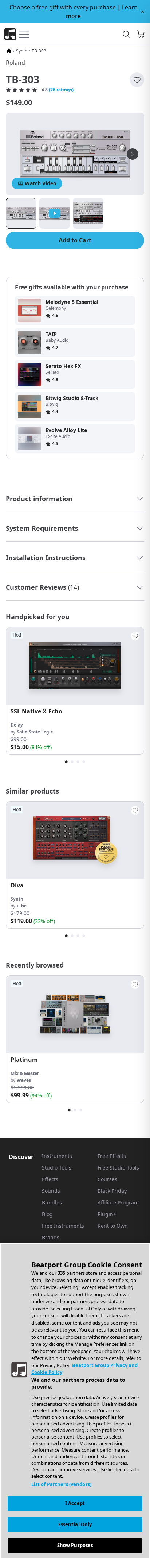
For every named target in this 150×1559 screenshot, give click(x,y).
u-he (22, 906)
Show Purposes (75, 1545)
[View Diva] (75, 840)
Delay (17, 725)
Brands (50, 1237)
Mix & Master (25, 1073)
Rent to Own (113, 1225)
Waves (24, 1080)
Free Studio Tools (118, 1167)
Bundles (52, 1202)
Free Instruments (63, 1225)
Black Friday (112, 1190)
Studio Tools (56, 1167)
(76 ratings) (61, 90)
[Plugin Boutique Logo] (10, 34)
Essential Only (75, 1524)
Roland (15, 63)
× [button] (142, 12)
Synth (21, 51)
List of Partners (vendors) (61, 1484)
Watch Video (40, 183)
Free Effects (112, 1155)
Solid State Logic (35, 732)
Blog (47, 1214)
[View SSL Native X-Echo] (75, 666)
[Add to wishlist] (137, 79)
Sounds (51, 1190)
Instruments (57, 1155)
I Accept (75, 1503)
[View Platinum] (75, 1014)
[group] (75, 691)
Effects (50, 1179)
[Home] (9, 51)
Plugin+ (107, 1214)
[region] (75, 1401)
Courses (107, 1179)
